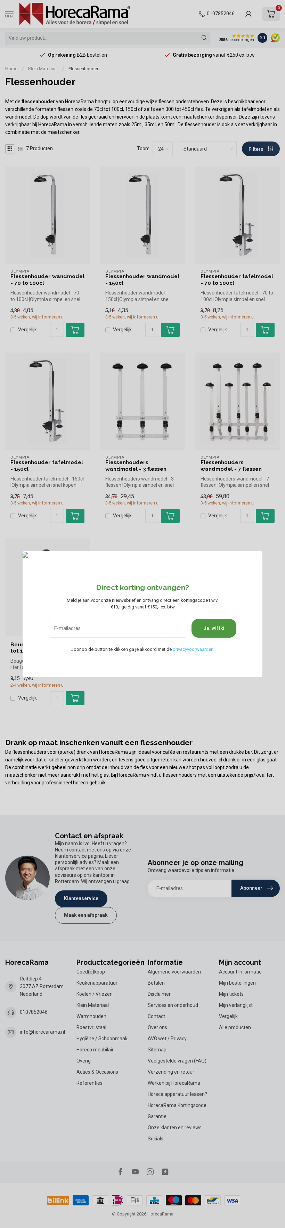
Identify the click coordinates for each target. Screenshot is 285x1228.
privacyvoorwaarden (193, 649)
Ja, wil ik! (214, 628)
